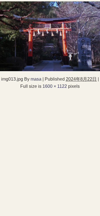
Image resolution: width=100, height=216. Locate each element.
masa (36, 79)
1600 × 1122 (54, 86)
